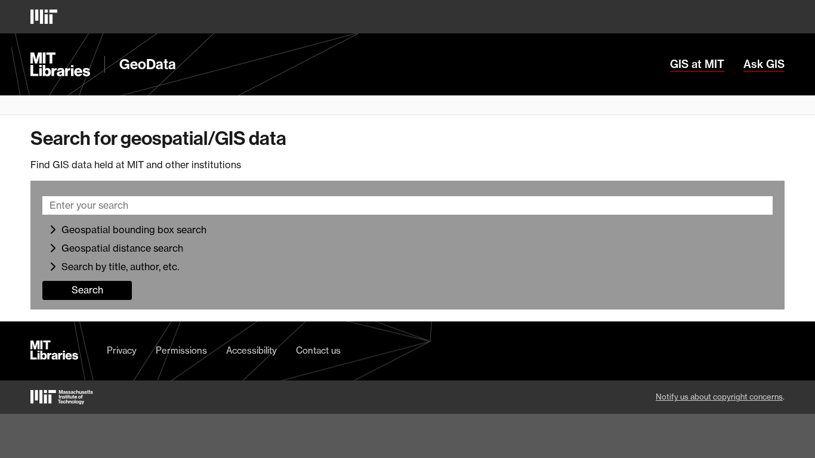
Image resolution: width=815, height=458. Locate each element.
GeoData (147, 64)
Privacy (122, 350)
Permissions (181, 350)
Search (87, 290)
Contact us (318, 350)
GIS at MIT (697, 64)
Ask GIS (764, 64)
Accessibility (251, 350)
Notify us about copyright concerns (719, 396)
